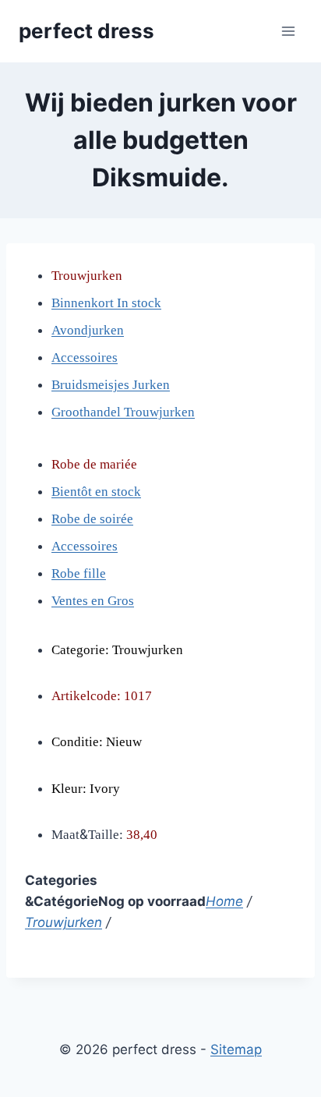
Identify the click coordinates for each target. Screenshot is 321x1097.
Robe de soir (86, 518)
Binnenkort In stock (106, 302)
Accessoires (84, 357)
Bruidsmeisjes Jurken (110, 384)
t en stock (114, 491)
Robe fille (78, 573)
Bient (66, 491)
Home (224, 901)
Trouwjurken (63, 922)
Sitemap (236, 1049)
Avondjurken (87, 330)
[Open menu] (287, 31)
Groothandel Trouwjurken (123, 412)
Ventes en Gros (92, 600)
